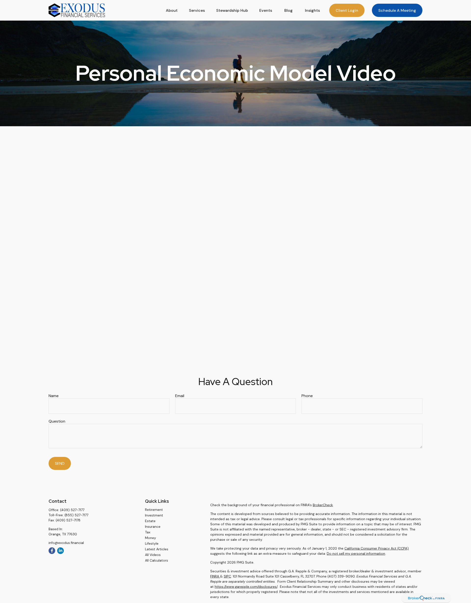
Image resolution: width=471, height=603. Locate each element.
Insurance (152, 526)
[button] (172, 10)
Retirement (154, 509)
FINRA (215, 576)
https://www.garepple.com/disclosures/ (246, 586)
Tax (147, 532)
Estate (150, 521)
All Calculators (156, 560)
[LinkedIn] (60, 550)
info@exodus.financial (66, 542)
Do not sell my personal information (356, 553)
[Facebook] (52, 550)
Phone (307, 395)
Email (179, 395)
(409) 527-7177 (72, 510)
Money (150, 538)
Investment (154, 515)
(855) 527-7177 (76, 515)
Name (54, 395)
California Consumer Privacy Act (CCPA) (376, 548)
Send (60, 463)
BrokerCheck (323, 505)
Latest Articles (156, 549)
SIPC (227, 576)
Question (57, 421)
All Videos (153, 555)
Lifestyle (151, 543)
